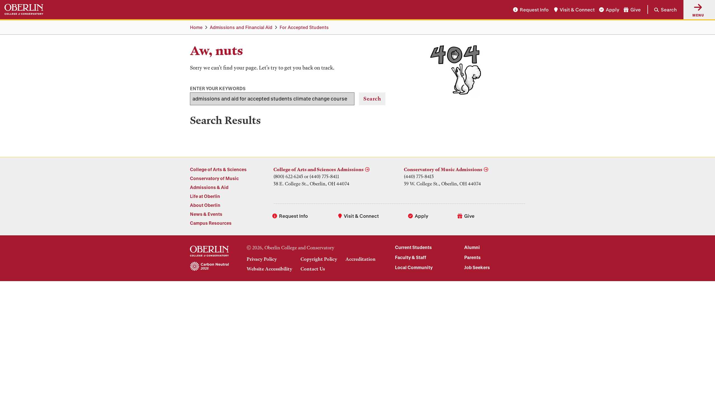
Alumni (472, 247)
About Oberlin (205, 205)
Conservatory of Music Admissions (443, 169)
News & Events (206, 214)
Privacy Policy (262, 259)
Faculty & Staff (410, 257)
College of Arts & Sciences (218, 169)
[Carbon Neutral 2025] (209, 267)
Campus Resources (211, 223)
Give (635, 9)
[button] (662, 9)
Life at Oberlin (205, 196)
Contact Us (313, 269)
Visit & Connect (577, 9)
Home (196, 27)
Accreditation (360, 259)
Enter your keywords (218, 88)
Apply (612, 9)
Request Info (534, 9)
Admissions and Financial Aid (241, 27)
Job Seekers (477, 267)
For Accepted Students (304, 27)
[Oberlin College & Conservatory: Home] (23, 9)
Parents (472, 257)
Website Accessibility (269, 269)
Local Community (414, 267)
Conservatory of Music (214, 178)
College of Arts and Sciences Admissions (318, 169)
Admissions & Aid (209, 187)
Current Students (413, 247)
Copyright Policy (319, 259)
